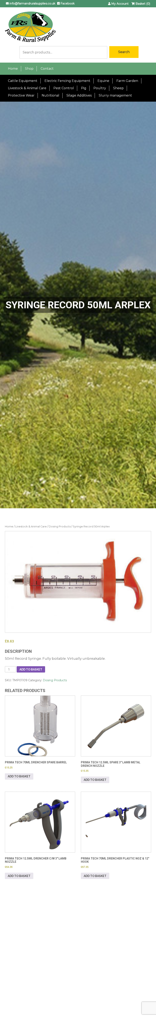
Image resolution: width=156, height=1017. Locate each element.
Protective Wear (21, 95)
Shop (29, 69)
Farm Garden (127, 81)
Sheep (118, 88)
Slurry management (115, 95)
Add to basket (31, 669)
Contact (47, 69)
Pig (83, 88)
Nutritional (50, 95)
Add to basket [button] (19, 776)
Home (13, 69)
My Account (119, 3)
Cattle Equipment (22, 81)
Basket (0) (142, 3)
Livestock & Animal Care (27, 88)
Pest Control (63, 88)
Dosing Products (60, 526)
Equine (103, 81)
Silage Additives (79, 95)
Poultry (99, 88)
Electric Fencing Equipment (67, 81)
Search (124, 52)
